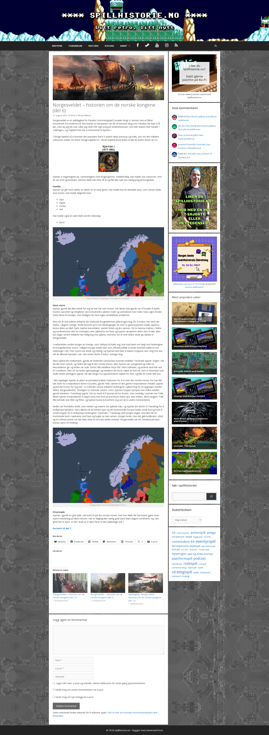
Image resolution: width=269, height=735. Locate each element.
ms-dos (184, 549)
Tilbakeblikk (75, 45)
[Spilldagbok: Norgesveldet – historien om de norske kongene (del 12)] (145, 583)
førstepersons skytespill (186, 546)
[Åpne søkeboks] (215, 45)
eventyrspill (206, 541)
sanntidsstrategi (179, 567)
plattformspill (182, 558)
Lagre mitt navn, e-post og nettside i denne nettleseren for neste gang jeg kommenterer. (101, 683)
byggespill (197, 537)
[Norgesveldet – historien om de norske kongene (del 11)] (70, 583)
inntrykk (176, 549)
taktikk (196, 572)
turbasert (205, 572)
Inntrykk (57, 45)
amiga (211, 532)
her (98, 139)
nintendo (193, 549)
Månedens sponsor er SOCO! (187, 284)
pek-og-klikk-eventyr (200, 554)
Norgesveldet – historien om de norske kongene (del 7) (107, 596)
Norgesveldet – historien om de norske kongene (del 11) (69, 596)
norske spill (204, 549)
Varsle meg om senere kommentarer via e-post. (79, 689)
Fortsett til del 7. (62, 528)
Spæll (200, 567)
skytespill (192, 567)
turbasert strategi (180, 576)
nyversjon (179, 553)
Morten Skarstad (186, 125)
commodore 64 (183, 541)
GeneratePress (154, 730)
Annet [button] (123, 45)
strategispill (182, 571)
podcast (199, 558)
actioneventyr (183, 533)
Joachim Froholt (185, 144)
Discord (109, 45)
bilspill (189, 536)
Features (93, 45)
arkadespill (178, 536)
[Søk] (211, 496)
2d (173, 532)
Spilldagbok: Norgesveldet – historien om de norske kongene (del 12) (144, 597)
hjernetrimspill (208, 546)
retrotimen (177, 563)
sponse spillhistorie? (194, 287)
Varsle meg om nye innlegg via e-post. (74, 697)
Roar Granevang (186, 135)
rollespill (190, 563)
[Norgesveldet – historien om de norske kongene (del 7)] (108, 583)
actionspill (198, 532)
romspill (202, 564)
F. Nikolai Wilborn (83, 115)
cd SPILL (207, 536)
